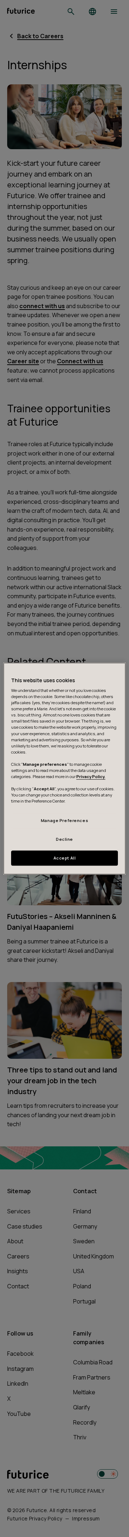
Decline (64, 839)
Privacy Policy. (90, 776)
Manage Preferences (64, 820)
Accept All (64, 858)
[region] (64, 768)
